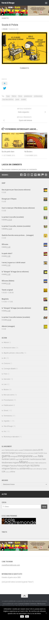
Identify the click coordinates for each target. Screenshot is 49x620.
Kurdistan (5, 459)
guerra (6, 456)
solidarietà (25, 468)
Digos (8, 96)
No (27, 616)
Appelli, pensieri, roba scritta (13, 353)
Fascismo (18, 453)
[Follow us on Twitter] (24, 174)
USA (3, 471)
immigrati (13, 456)
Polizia (20, 96)
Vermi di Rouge (7, 2)
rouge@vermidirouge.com (11, 565)
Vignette (5, 18)
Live (5, 384)
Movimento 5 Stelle (33, 463)
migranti (16, 462)
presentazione (28, 96)
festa (23, 453)
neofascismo (42, 463)
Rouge (5, 29)
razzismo (35, 465)
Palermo (14, 96)
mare (44, 459)
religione (6, 468)
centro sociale (19, 450)
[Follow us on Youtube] (32, 174)
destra (35, 450)
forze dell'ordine (29, 453)
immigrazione (25, 456)
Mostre (6, 390)
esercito (5, 453)
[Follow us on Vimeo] (35, 174)
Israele (35, 456)
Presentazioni (8, 400)
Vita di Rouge (8, 426)
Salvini (13, 468)
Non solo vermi (9, 395)
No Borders (28, 152)
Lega (17, 459)
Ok (22, 616)
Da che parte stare (8, 152)
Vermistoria (8, 416)
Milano (23, 462)
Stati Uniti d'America (36, 469)
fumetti (36, 453)
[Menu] (46, 3)
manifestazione (35, 459)
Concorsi (7, 363)
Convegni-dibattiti (10, 369)
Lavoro (12, 459)
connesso (14, 169)
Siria (18, 469)
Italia (40, 456)
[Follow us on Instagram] (28, 174)
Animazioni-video (9, 348)
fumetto (40, 453)
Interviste (7, 379)
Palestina (13, 466)
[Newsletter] (39, 174)
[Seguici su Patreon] (42, 174)
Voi (5, 431)
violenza (8, 472)
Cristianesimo (28, 450)
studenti (23, 99)
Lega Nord (22, 459)
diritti (40, 449)
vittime (12, 471)
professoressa (38, 96)
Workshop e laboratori (11, 437)
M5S (28, 459)
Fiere (5, 374)
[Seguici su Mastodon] (46, 174)
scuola (17, 99)
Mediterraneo (7, 462)
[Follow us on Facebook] (21, 174)
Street (6, 410)
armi (3, 450)
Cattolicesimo (9, 450)
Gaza (45, 453)
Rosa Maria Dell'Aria (8, 99)
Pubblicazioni (8, 405)
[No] (46, 613)
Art (5, 358)
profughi (26, 465)
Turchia (45, 469)
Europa (11, 453)
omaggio (6, 465)
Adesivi (6, 342)
